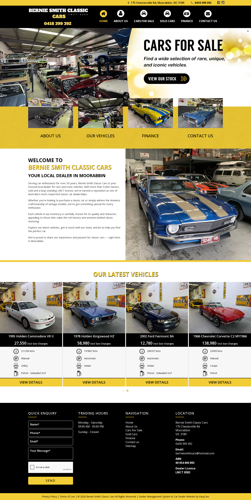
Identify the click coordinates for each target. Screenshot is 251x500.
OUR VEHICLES (101, 135)
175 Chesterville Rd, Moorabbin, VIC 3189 (157, 3)
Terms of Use (67, 496)
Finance (187, 21)
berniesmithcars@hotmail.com (195, 453)
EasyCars (204, 496)
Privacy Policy (50, 496)
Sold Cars (167, 21)
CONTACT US (200, 135)
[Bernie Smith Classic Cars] (58, 16)
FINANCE (150, 135)
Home (103, 21)
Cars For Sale (144, 21)
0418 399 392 (203, 3)
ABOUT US (50, 135)
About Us (121, 21)
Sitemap (131, 446)
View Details (31, 382)
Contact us (208, 21)
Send (50, 480)
